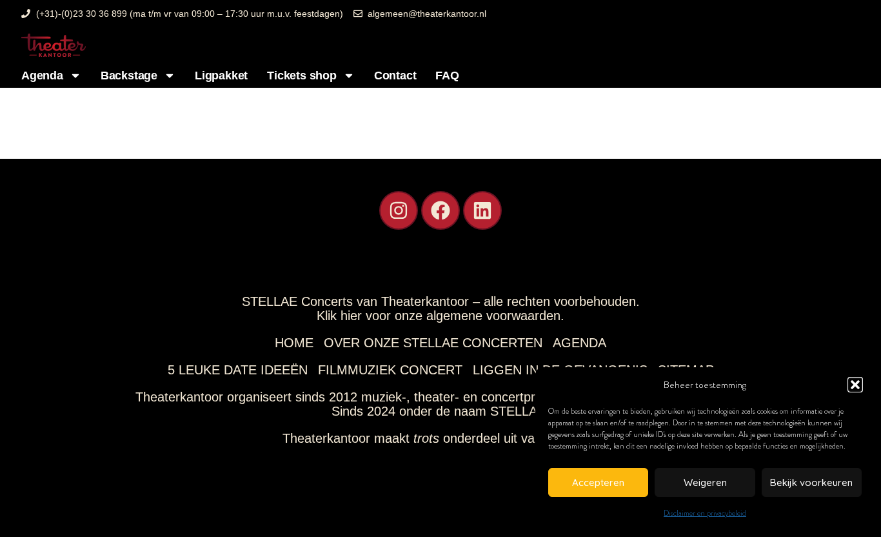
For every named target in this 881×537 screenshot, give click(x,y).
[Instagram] (398, 210)
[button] (855, 384)
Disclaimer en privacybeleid (705, 513)
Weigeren (705, 482)
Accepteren (598, 482)
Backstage (129, 75)
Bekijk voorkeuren (811, 482)
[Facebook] (440, 210)
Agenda (42, 75)
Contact (395, 75)
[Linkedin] (482, 210)
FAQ (447, 75)
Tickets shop (302, 75)
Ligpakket (221, 75)
